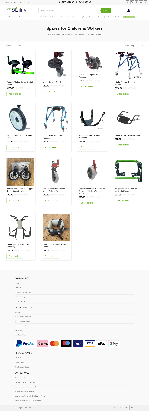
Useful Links (19, 362)
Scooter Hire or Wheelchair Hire (26, 387)
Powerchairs (23, 17)
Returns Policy (20, 330)
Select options (123, 94)
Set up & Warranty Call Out (25, 382)
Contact (18, 288)
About (17, 283)
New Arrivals (129, 17)
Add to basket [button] (15, 94)
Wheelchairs (12, 17)
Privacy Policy (20, 297)
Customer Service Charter (24, 292)
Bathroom (100, 17)
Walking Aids (72, 17)
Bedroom (109, 17)
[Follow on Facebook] (127, 2)
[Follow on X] (132, 2)
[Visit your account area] (128, 12)
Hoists (91, 17)
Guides (138, 17)
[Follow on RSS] (145, 2)
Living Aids (82, 17)
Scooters (33, 17)
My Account (19, 312)
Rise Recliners (44, 17)
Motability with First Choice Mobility (28, 400)
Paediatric (118, 17)
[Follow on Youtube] (141, 2)
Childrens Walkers (70, 34)
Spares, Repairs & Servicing (25, 391)
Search (106, 10)
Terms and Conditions (23, 317)
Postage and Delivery (23, 326)
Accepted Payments (22, 321)
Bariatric (55, 17)
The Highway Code (22, 367)
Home (50, 34)
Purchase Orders (21, 335)
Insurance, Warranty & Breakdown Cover (30, 396)
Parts (62, 17)
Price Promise (20, 301)
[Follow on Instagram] (136, 2)
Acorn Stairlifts (20, 378)
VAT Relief (18, 358)
